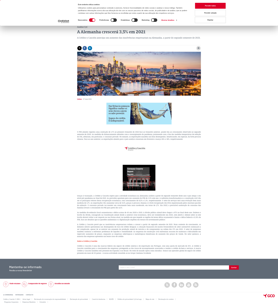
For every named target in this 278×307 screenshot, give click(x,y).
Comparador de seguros (37, 283)
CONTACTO (29, 295)
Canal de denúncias (98, 299)
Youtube (188, 285)
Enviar (234, 268)
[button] (139, 113)
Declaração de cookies (166, 299)
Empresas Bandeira (29, 302)
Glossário (43, 302)
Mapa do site (150, 299)
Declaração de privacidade (79, 299)
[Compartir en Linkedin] (90, 48)
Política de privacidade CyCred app (130, 299)
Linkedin (181, 285)
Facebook (174, 285)
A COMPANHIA (8, 295)
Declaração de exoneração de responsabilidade (50, 299)
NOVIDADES (19, 295)
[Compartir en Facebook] (84, 48)
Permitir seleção (210, 13)
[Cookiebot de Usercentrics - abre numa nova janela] (63, 21)
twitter (167, 285)
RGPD (111, 299)
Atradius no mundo (62, 283)
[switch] (114, 20)
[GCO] (269, 297)
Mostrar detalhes (167, 20)
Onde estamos (14, 283)
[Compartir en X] (79, 48)
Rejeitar (210, 20)
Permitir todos (210, 6)
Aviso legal (26, 299)
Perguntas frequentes (11, 302)
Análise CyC (82, 27)
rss (195, 285)
